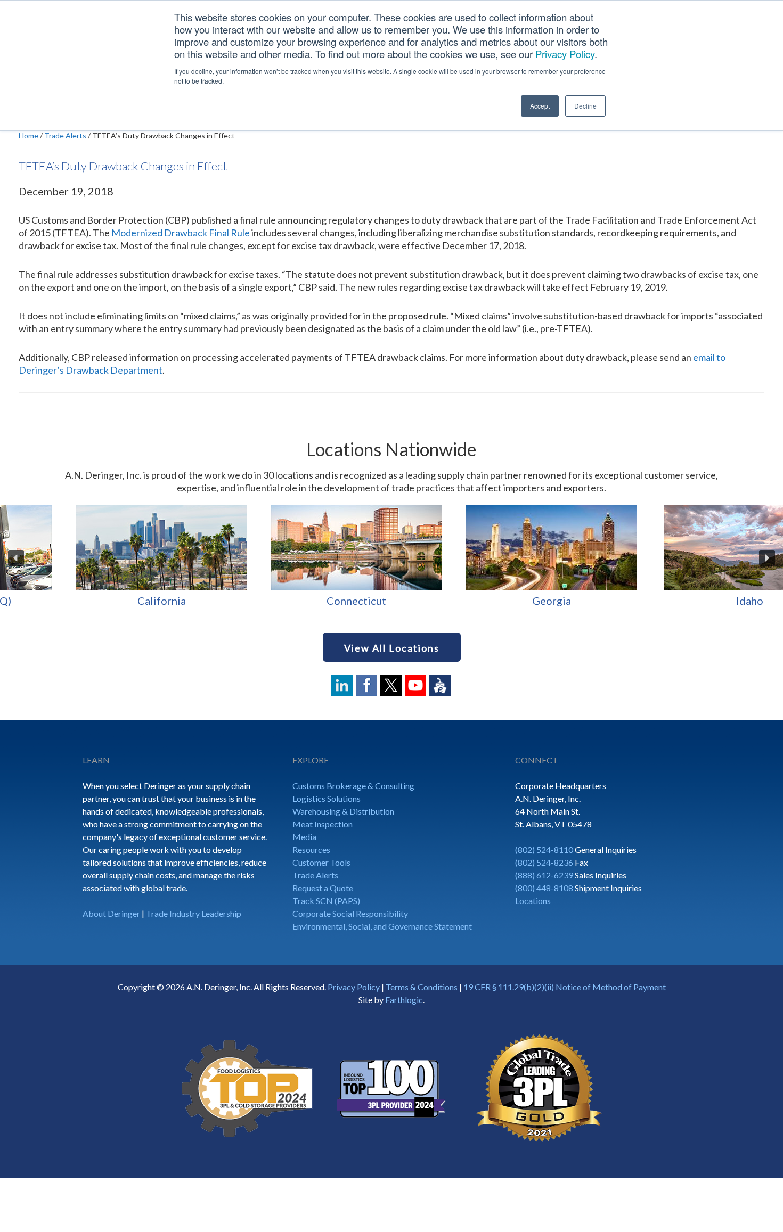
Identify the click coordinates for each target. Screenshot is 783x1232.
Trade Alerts (315, 875)
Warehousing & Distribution (343, 811)
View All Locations (391, 648)
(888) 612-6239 (544, 875)
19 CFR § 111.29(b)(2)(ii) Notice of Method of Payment (564, 987)
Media (304, 837)
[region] (391, 558)
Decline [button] (585, 105)
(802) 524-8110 (544, 849)
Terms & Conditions (422, 987)
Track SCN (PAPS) (326, 901)
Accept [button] (540, 105)
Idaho (97, 600)
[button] (16, 558)
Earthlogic (404, 1000)
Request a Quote (322, 888)
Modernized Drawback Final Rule (180, 233)
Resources (311, 849)
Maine (487, 600)
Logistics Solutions (326, 798)
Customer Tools (321, 862)
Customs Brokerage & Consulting (353, 786)
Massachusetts (682, 600)
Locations (533, 901)
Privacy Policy (564, 54)
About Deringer (111, 913)
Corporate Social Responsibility (350, 913)
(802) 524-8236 (544, 862)
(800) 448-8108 (544, 888)
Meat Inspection (322, 824)
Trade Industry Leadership (193, 913)
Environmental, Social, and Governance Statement (382, 926)
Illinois (292, 600)
